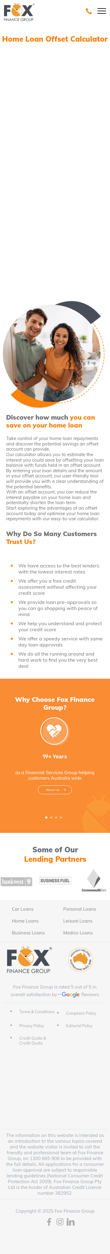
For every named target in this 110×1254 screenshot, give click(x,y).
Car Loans (22, 909)
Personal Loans (79, 909)
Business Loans (28, 933)
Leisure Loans (77, 921)
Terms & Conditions (36, 1011)
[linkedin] (70, 1222)
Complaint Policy (81, 1013)
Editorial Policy (79, 1025)
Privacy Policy (31, 1025)
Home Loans (25, 921)
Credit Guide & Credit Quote (32, 1040)
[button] (46, 817)
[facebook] (49, 1222)
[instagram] (60, 1222)
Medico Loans (78, 933)
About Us (52, 790)
